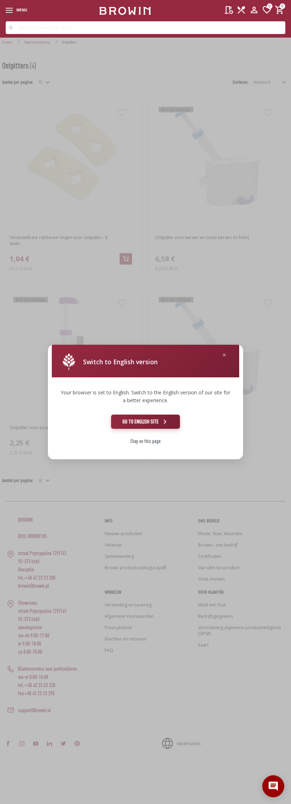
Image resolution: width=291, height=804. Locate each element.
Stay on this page (145, 441)
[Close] (224, 355)
